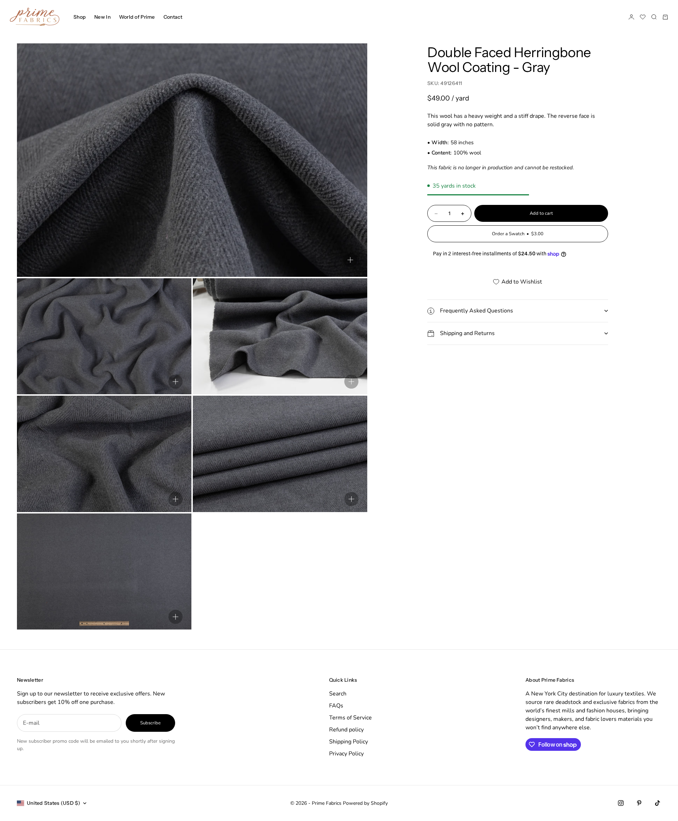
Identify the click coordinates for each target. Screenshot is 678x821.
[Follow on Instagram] (620, 803)
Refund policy (346, 730)
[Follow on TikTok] (657, 803)
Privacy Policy (346, 754)
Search (337, 694)
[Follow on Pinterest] (639, 803)
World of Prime (137, 17)
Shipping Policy (348, 742)
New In (102, 17)
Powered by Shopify (365, 803)
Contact (173, 17)
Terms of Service (350, 718)
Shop (79, 17)
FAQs (336, 706)
